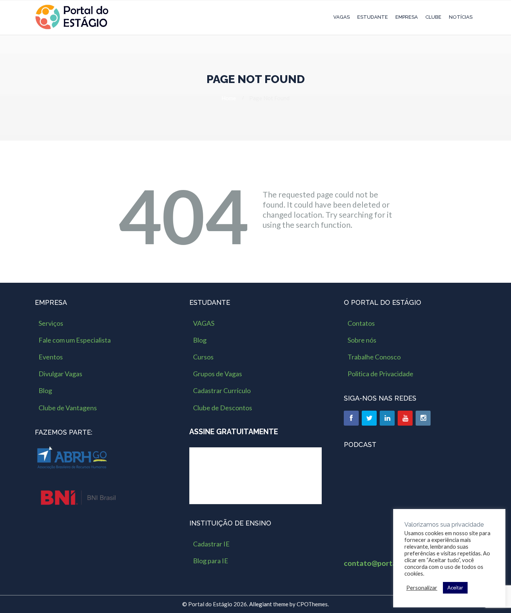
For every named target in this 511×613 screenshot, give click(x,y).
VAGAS (341, 17)
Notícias (460, 17)
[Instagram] (423, 418)
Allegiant (260, 604)
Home (228, 98)
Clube (433, 17)
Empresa (406, 17)
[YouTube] (405, 418)
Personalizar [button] (421, 588)
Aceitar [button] (455, 588)
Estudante (372, 17)
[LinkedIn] (387, 418)
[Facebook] (351, 418)
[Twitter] (369, 418)
